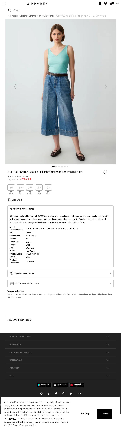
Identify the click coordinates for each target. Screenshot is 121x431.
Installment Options (26, 283)
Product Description (22, 209)
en (117, 4)
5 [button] (65, 166)
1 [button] (53, 166)
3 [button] (59, 166)
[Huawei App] (76, 385)
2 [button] (56, 166)
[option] (60, 91)
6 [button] (67, 166)
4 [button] (62, 166)
